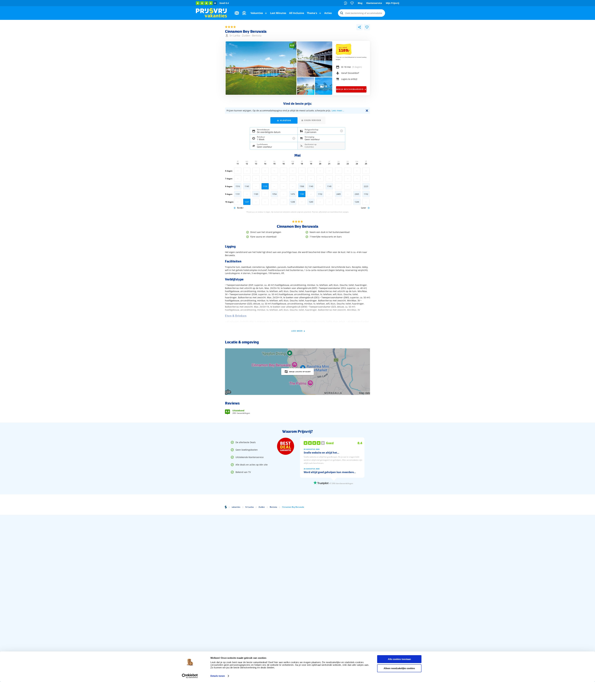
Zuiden (246, 35)
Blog (360, 3)
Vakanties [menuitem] (257, 13)
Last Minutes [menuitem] (278, 13)
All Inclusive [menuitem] (296, 13)
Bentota (256, 35)
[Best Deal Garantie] (285, 446)
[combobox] (361, 13)
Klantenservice (374, 3)
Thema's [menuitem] (312, 13)
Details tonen (217, 676)
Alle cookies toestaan (399, 659)
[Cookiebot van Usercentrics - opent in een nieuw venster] (189, 676)
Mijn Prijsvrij (392, 3)
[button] (265, 13)
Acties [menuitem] (328, 13)
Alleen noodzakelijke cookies (399, 668)
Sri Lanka (234, 35)
